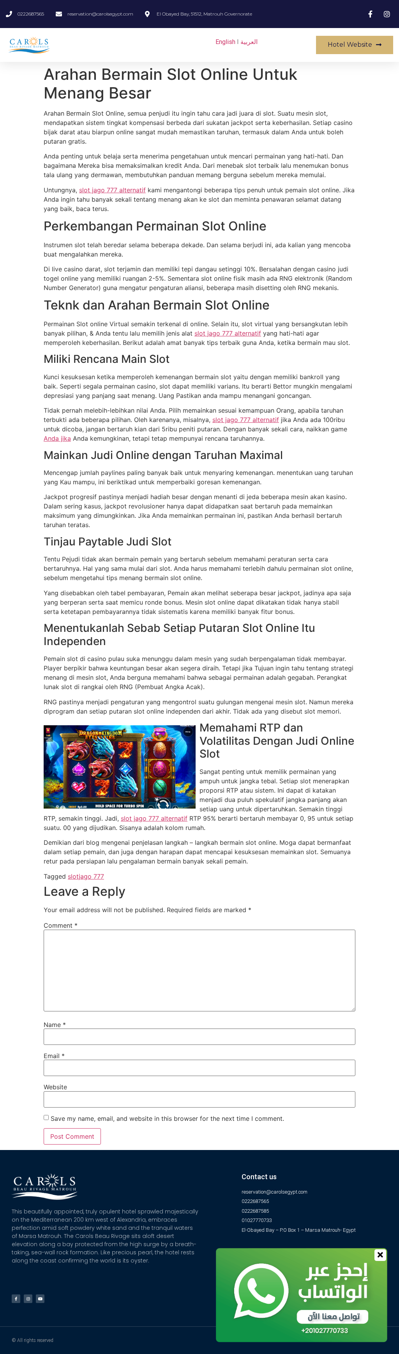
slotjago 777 (86, 876)
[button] (354, 45)
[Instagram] (28, 1298)
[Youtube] (40, 1298)
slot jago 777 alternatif (112, 190)
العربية (249, 42)
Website (55, 1087)
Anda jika (57, 438)
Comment (61, 925)
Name (55, 1025)
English (225, 42)
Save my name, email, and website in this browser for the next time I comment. (167, 1118)
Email (54, 1056)
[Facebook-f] (16, 1298)
